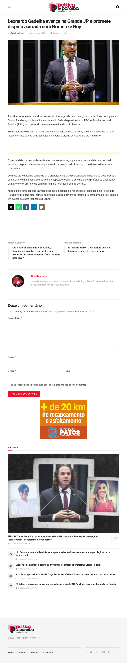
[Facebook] (26, 207)
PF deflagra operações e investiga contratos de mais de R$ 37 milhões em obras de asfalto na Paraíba (65, 584)
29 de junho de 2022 (37, 33)
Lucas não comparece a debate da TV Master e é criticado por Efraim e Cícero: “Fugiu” (58, 565)
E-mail (12, 370)
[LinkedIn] (34, 207)
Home (11, 652)
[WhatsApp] (18, 207)
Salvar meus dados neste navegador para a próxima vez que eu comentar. (49, 385)
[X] (11, 207)
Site (68, 371)
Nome (12, 356)
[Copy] (42, 207)
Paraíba (35, 652)
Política (55, 33)
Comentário (15, 318)
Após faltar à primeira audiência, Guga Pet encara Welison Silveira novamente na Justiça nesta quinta (65, 574)
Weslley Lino (17, 33)
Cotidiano (48, 652)
